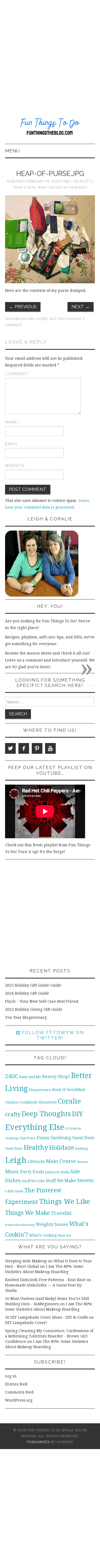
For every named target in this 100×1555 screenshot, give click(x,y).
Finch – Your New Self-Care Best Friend (41, 1001)
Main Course (61, 1161)
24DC (11, 1076)
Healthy (36, 1147)
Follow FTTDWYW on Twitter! (52, 1035)
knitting (81, 1148)
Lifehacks (36, 1161)
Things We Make (27, 1213)
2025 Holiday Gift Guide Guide (33, 985)
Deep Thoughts (46, 1114)
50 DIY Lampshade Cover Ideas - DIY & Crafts (46, 1317)
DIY (77, 1114)
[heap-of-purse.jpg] (50, 239)
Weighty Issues (52, 1224)
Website (15, 466)
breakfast (76, 1089)
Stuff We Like (33, 1181)
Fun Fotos (27, 1138)
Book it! (59, 1089)
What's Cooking (43, 1235)
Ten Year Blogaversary (26, 1017)
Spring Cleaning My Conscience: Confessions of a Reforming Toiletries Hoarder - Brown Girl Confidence (49, 1336)
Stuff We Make (61, 1180)
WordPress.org (19, 1400)
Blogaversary (40, 1090)
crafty (13, 1114)
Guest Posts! (14, 1148)
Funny (43, 1137)
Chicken (11, 1102)
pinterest (52, 1172)
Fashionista (38, 1442)
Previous (23, 306)
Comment (18, 374)
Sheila (64, 1172)
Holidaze (61, 1147)
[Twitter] (10, 748)
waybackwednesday (20, 1225)
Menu (12, 150)
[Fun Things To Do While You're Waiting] (50, 127)
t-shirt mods (14, 1191)
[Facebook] (23, 748)
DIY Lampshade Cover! (26, 1323)
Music (12, 1171)
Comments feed (19, 1392)
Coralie (69, 1101)
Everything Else (34, 1127)
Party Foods (32, 1171)
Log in (11, 1376)
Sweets (85, 1180)
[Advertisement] (50, 53)
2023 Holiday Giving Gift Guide (33, 1009)
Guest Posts (83, 1137)
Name (13, 422)
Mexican (82, 1162)
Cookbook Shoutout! (38, 1102)
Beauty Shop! (56, 1076)
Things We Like (64, 1201)
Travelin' (61, 1213)
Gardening (60, 1137)
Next (80, 306)
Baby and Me (30, 1077)
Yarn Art (64, 1235)
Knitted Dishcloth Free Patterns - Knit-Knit (45, 1280)
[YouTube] (50, 748)
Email (13, 444)
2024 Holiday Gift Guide (27, 993)
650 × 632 (71, 181)
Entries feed (16, 1384)
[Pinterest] (37, 748)
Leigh (15, 1160)
